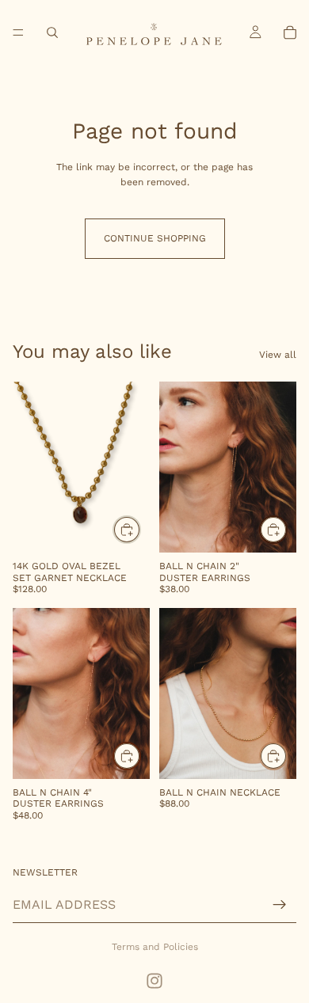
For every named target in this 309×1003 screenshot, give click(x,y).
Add (140, 529)
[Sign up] (279, 904)
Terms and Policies (155, 946)
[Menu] (18, 32)
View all (277, 354)
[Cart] (290, 32)
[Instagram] (154, 980)
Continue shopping (155, 238)
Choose (287, 755)
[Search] (52, 32)
